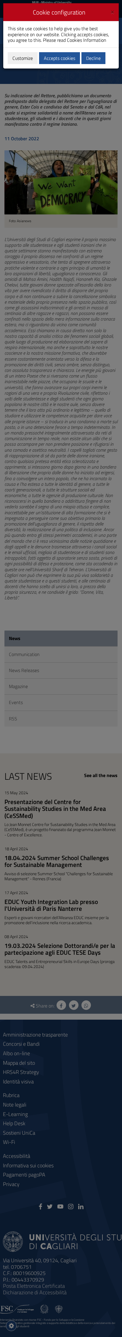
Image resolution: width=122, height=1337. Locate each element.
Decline (93, 58)
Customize (22, 58)
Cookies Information (86, 40)
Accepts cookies (59, 58)
